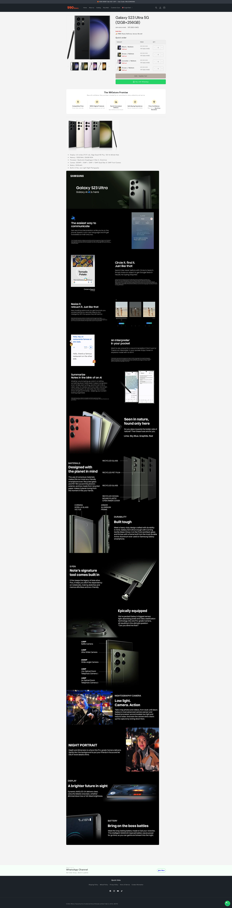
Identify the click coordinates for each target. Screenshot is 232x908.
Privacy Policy (114, 885)
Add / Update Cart (140, 76)
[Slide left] (68, 66)
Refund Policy (104, 885)
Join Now (161, 870)
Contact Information (137, 885)
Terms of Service (125, 885)
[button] (127, 8)
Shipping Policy (93, 885)
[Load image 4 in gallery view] (102, 66)
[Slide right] (109, 66)
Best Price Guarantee (155, 108)
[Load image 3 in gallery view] (93, 66)
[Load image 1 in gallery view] (75, 66)
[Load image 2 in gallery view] (84, 66)
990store (73, 904)
